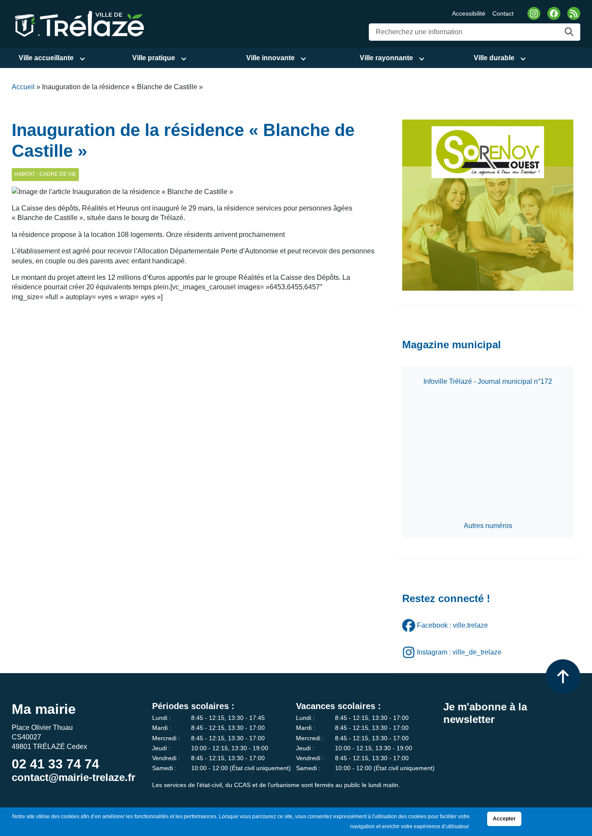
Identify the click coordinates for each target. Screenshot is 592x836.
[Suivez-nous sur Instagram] (533, 13)
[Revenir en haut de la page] (563, 676)
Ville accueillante (46, 58)
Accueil (23, 87)
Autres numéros (488, 525)
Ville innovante (270, 58)
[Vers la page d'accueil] (78, 23)
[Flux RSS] (573, 13)
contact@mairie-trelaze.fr (73, 777)
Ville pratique (153, 58)
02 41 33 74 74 (55, 764)
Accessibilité (468, 13)
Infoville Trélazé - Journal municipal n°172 (487, 381)
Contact (503, 13)
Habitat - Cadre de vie (45, 174)
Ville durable (494, 58)
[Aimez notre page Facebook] (553, 13)
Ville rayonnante (386, 58)
